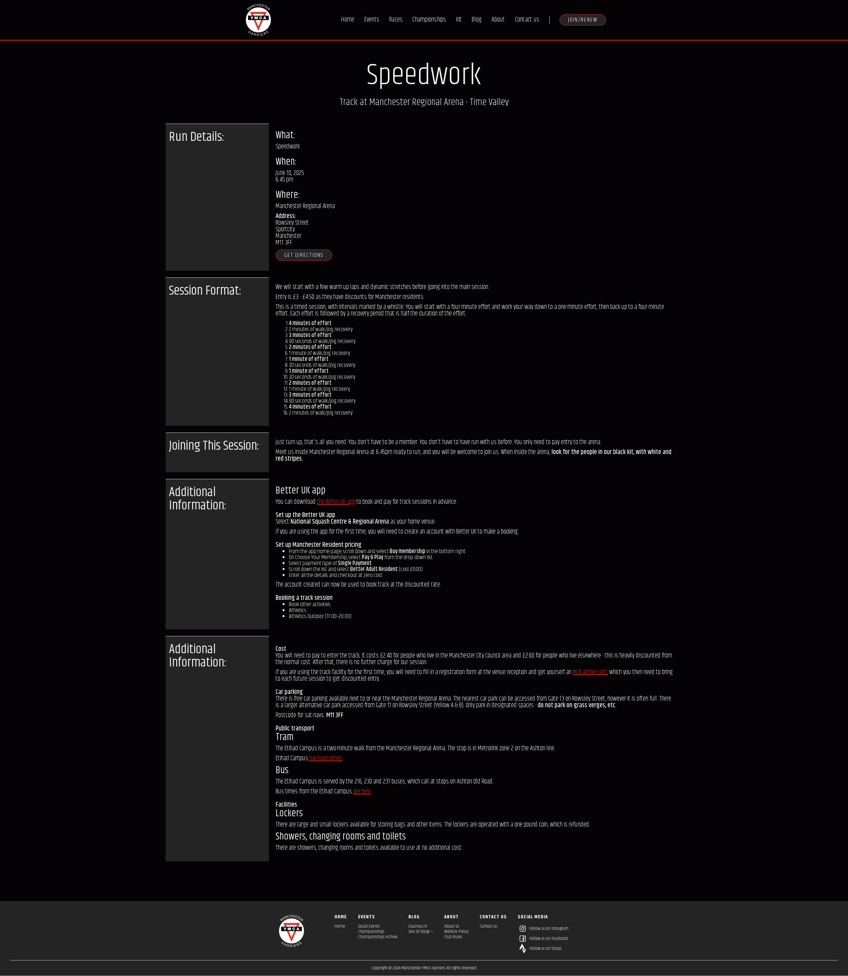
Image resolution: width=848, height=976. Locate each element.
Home (347, 20)
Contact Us (488, 926)
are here (362, 791)
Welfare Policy (456, 931)
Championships (429, 20)
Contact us (527, 20)
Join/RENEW (583, 20)
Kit (459, 20)
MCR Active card (590, 672)
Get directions (304, 255)
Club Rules (453, 937)
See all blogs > (420, 931)
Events (372, 20)
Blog (477, 20)
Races (395, 20)
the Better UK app (336, 502)
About (498, 20)
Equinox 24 (417, 926)
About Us (451, 926)
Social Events (369, 926)
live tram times (325, 758)
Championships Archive (378, 937)
